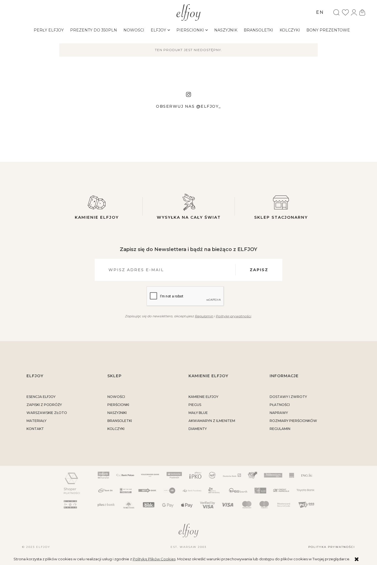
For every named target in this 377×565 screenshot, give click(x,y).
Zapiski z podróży (44, 405)
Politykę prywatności (233, 316)
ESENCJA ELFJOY (40, 397)
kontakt (35, 429)
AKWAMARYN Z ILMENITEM (212, 421)
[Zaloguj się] (354, 12)
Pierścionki (118, 405)
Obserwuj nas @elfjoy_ (188, 106)
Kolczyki (115, 429)
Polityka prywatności (331, 547)
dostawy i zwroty (288, 397)
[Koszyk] (362, 12)
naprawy (279, 413)
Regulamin (204, 316)
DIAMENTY (198, 429)
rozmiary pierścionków (293, 421)
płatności (280, 405)
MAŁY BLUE (198, 413)
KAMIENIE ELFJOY (203, 397)
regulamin (280, 429)
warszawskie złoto (46, 413)
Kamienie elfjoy (97, 217)
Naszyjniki (117, 413)
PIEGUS (195, 405)
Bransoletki (119, 421)
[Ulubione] (345, 12)
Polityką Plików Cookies (154, 559)
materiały (36, 421)
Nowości (116, 397)
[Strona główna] (188, 12)
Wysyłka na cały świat (189, 217)
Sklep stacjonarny (281, 217)
